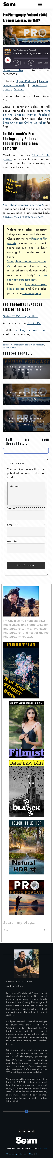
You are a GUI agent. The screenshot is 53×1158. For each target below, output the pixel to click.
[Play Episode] (8, 60)
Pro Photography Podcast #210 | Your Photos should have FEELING (26, 368)
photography (38, 345)
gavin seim (8, 345)
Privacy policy (11, 1154)
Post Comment (25, 565)
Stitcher (19, 89)
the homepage (31, 293)
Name (26, 508)
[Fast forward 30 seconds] (32, 63)
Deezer (43, 81)
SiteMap (43, 1148)
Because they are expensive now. (23, 217)
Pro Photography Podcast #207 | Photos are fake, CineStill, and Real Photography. (26, 394)
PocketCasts (39, 85)
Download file (13, 70)
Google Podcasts (14, 85)
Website (12, 541)
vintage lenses (9, 347)
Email (26, 525)
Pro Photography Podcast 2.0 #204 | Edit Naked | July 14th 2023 (26, 420)
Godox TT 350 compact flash (20, 316)
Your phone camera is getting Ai (23, 205)
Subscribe (35, 68)
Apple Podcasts (26, 81)
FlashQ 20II (34, 323)
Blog (30, 1154)
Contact (23, 1154)
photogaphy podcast (23, 345)
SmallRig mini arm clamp (30, 330)
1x (24, 63)
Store (38, 1154)
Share (45, 68)
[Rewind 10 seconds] (16, 63)
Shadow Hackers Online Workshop (24, 122)
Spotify (7, 89)
